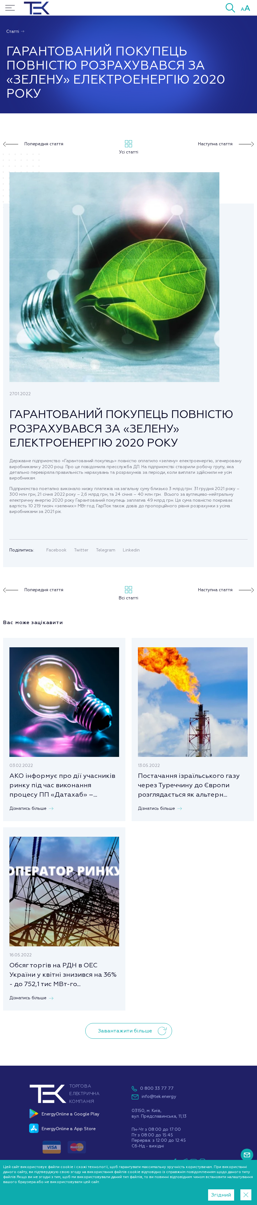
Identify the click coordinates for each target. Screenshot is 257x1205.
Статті (13, 31)
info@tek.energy (159, 1096)
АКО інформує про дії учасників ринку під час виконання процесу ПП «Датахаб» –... (62, 785)
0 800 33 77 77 (157, 1088)
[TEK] (64, 1102)
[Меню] (10, 8)
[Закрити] (245, 1194)
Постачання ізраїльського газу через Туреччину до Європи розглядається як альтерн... (189, 785)
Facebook (56, 550)
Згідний (221, 1195)
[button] (230, 8)
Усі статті (128, 152)
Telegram (105, 550)
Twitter (81, 550)
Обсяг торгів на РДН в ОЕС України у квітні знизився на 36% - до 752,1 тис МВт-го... (63, 974)
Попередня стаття (43, 144)
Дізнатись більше (27, 808)
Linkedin (131, 550)
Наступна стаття (215, 144)
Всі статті (128, 598)
